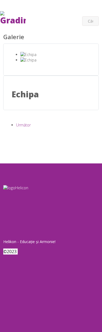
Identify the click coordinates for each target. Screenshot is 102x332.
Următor (23, 125)
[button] (17, 5)
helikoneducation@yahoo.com (74, 10)
